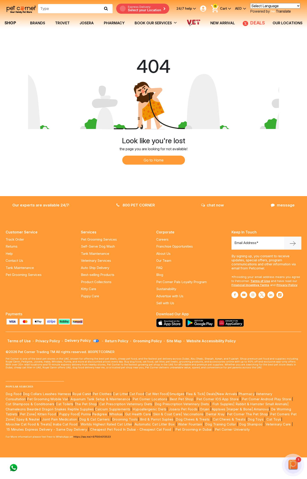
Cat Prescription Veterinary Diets (126, 404)
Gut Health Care (138, 414)
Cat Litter (120, 394)
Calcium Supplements (113, 409)
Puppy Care (90, 296)
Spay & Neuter (28, 419)
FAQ (159, 268)
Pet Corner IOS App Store (217, 399)
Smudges (177, 394)
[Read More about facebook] (234, 294)
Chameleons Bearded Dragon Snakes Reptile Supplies (50, 409)
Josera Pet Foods (183, 409)
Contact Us (14, 260)
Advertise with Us (169, 296)
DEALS (257, 22)
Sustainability (166, 289)
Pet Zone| (28, 414)
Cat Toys (274, 419)
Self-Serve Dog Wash (98, 246)
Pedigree (99, 414)
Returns (12, 246)
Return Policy (116, 341)
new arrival (222, 23)
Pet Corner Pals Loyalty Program (181, 282)
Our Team (163, 260)
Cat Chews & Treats (230, 419)
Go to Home (154, 160)
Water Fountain (190, 424)
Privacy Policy (287, 285)
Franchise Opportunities (174, 246)
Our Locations (288, 23)
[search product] (106, 8)
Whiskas (116, 414)
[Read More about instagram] (252, 294)
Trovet (62, 23)
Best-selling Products (97, 275)
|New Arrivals (226, 394)
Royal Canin (81, 394)
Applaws (219, 409)
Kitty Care (88, 289)
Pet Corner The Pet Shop (247, 414)
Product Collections (96, 282)
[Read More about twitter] (261, 294)
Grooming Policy (147, 341)
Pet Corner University (232, 429)
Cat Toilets (64, 404)
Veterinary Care (279, 424)
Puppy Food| (69, 414)
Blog (159, 275)
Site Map (174, 341)
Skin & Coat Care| (167, 414)
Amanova (261, 409)
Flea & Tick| (196, 394)
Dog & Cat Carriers (94, 419)
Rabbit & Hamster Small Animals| (262, 404)
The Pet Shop (86, 404)
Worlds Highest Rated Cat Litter (106, 424)
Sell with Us (165, 303)
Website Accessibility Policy (211, 341)
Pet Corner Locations (149, 399)
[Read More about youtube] (243, 294)
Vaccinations (193, 414)
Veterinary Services (96, 260)
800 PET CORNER (138, 205)
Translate (283, 11)
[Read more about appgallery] (231, 322)
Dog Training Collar (220, 424)
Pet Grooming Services (24, 275)
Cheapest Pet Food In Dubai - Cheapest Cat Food (131, 429)
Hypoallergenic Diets (150, 409)
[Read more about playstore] (201, 322)
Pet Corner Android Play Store (266, 399)
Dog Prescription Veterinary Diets (182, 404)
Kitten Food (46, 414)
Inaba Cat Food (65, 424)
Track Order (15, 239)
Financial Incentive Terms (250, 285)
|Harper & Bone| (240, 409)
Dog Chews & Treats (192, 419)
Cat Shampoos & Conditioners (30, 404)
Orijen (205, 409)
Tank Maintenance (20, 268)
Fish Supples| (223, 404)
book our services (154, 23)
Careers (162, 239)
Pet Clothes (102, 394)
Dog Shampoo (250, 424)
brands (37, 23)
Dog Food (14, 394)
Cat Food (136, 394)
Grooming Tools (125, 419)
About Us (163, 253)
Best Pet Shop (182, 399)
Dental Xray (216, 414)
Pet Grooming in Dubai (193, 429)
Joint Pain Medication (59, 419)
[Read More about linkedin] (270, 294)
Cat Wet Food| (157, 394)
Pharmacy (114, 23)
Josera (87, 23)
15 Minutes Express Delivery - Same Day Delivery (47, 429)
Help (9, 253)
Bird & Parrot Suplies (157, 419)
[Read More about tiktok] (279, 294)
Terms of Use (260, 281)
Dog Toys (255, 419)
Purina (86, 414)
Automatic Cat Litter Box (155, 424)
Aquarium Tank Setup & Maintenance (100, 399)
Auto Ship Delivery (95, 268)
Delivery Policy (78, 340)
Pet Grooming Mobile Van (47, 399)
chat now (215, 205)
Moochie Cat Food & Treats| (29, 424)
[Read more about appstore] (170, 322)
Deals (211, 394)
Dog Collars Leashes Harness (47, 394)
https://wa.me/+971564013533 (92, 436)
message (286, 205)
